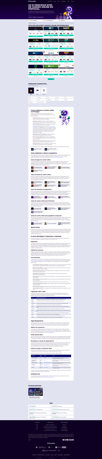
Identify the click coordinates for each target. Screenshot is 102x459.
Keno (37, 426)
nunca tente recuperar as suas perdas (50, 331)
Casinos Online (49, 1)
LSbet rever (51, 75)
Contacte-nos (64, 426)
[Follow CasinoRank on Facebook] (63, 440)
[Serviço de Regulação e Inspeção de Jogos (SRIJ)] (36, 447)
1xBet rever (35, 62)
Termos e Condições (38, 457)
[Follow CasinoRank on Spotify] (71, 440)
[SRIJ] (60, 447)
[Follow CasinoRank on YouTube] (69, 440)
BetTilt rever (66, 36)
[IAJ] (51, 447)
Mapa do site (64, 457)
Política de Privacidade (64, 430)
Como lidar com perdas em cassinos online (50, 430)
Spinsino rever (51, 62)
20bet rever (51, 36)
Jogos (55, 1)
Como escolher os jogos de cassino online (50, 426)
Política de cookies (52, 457)
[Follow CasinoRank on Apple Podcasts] (73, 440)
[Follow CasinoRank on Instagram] (65, 440)
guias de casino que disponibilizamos (57, 157)
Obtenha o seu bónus (35, 36)
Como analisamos (64, 427)
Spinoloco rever (36, 75)
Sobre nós (64, 424)
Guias (68, 1)
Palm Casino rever (51, 49)
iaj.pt (44, 360)
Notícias (72, 1)
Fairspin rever (66, 75)
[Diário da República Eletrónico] (42, 447)
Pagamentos (63, 1)
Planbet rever (66, 49)
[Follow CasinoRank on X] (67, 440)
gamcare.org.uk (46, 367)
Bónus (59, 1)
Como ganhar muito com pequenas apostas (50, 427)
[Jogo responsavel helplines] (49, 450)
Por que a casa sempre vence (50, 424)
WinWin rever (36, 49)
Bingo (37, 424)
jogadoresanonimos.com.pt (47, 362)
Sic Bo (37, 427)
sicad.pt (45, 357)
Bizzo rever (66, 62)
